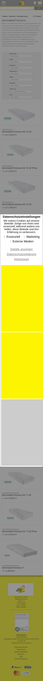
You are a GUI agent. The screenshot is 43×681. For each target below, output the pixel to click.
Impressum (21, 259)
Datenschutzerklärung (21, 254)
